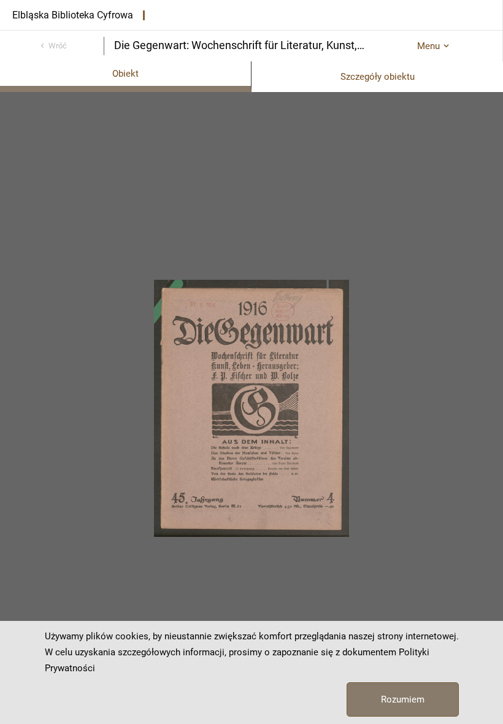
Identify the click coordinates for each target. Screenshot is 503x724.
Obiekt (125, 73)
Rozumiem (402, 699)
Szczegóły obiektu (377, 76)
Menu (428, 46)
